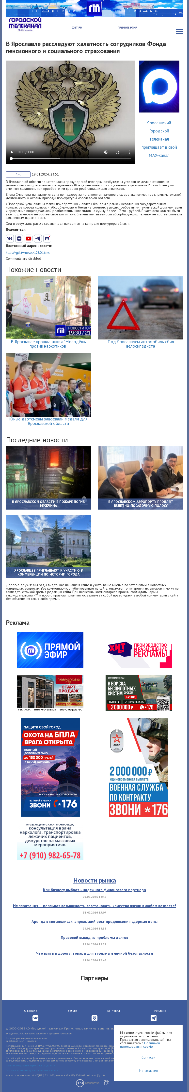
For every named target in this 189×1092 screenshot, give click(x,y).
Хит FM (77, 27)
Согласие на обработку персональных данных (32, 1070)
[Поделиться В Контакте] (10, 238)
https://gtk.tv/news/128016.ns (28, 252)
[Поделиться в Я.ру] (66, 238)
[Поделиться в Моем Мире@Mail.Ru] (57, 238)
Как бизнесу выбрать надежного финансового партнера (94, 889)
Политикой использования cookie (140, 1045)
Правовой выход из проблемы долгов (94, 937)
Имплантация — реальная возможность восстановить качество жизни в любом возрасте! (94, 905)
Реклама (160, 1010)
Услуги (72, 1010)
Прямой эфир (127, 27)
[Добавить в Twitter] (28, 238)
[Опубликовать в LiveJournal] (38, 238)
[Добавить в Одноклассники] (47, 238)
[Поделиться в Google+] (19, 238)
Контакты (113, 1010)
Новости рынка (94, 880)
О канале (30, 1010)
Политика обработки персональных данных (30, 1065)
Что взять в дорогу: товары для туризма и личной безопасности (94, 953)
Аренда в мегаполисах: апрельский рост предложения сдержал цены (95, 921)
